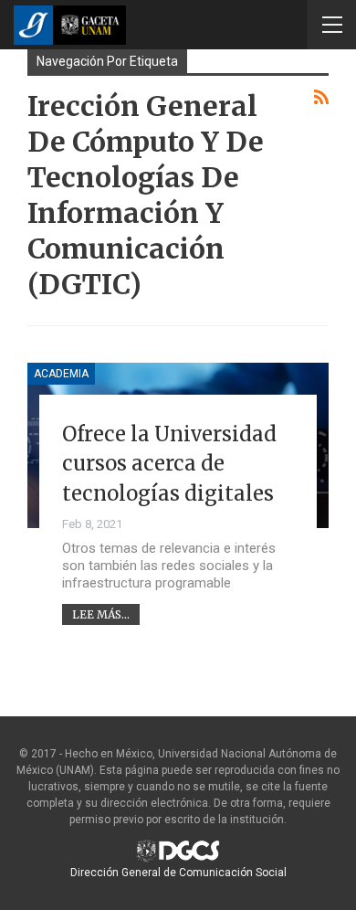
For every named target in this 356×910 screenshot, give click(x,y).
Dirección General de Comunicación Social (178, 872)
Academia (61, 373)
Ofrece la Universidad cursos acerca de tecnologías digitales (169, 463)
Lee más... (101, 614)
